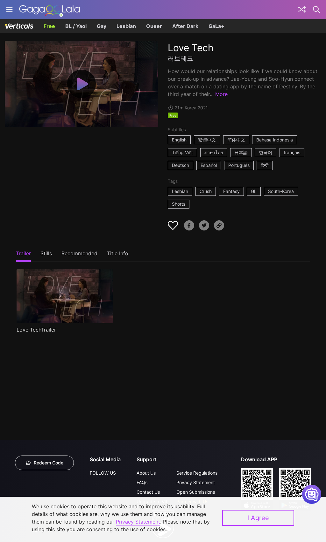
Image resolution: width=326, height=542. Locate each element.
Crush (206, 191)
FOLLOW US (103, 473)
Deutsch (180, 165)
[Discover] (301, 9)
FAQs (142, 482)
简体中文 (236, 139)
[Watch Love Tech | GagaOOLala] (49, 9)
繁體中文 (207, 139)
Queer (154, 26)
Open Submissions (195, 492)
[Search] (317, 9)
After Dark (185, 26)
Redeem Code (48, 462)
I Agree (258, 518)
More (221, 94)
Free (49, 26)
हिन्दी (264, 165)
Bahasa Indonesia (274, 139)
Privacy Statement (195, 482)
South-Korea (281, 191)
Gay (101, 26)
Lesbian (126, 26)
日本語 (241, 152)
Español (209, 165)
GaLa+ (216, 26)
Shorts (178, 204)
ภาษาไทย (213, 152)
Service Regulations (196, 473)
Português (239, 165)
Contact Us (148, 492)
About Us (146, 473)
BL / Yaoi (76, 26)
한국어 (265, 152)
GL (254, 191)
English (179, 139)
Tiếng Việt (182, 152)
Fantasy (231, 191)
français (292, 152)
